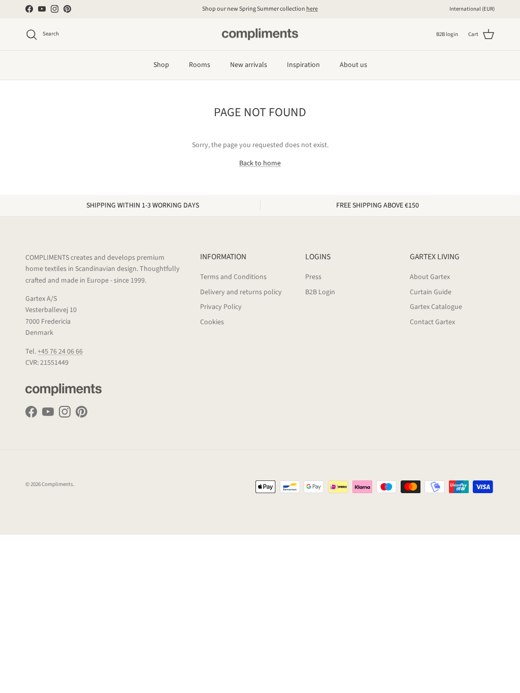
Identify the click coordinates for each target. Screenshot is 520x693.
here (312, 9)
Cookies (212, 322)
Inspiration (303, 65)
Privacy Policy (221, 307)
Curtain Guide (430, 292)
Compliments (57, 484)
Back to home (260, 163)
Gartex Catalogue (436, 307)
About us (353, 65)
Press (313, 277)
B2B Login (320, 292)
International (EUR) (472, 9)
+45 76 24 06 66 (60, 351)
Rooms (199, 65)
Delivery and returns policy (241, 292)
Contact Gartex (432, 322)
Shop (161, 65)
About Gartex (430, 277)
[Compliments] (260, 34)
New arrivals (248, 65)
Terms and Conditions (233, 277)
